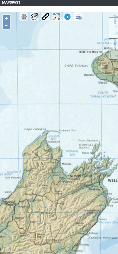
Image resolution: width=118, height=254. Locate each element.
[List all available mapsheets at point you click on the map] (78, 16)
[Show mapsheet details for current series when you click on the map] (67, 16)
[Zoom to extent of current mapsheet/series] (56, 16)
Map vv (115, 44)
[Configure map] (23, 16)
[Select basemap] (34, 16)
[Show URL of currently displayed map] (45, 16)
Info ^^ (115, 23)
